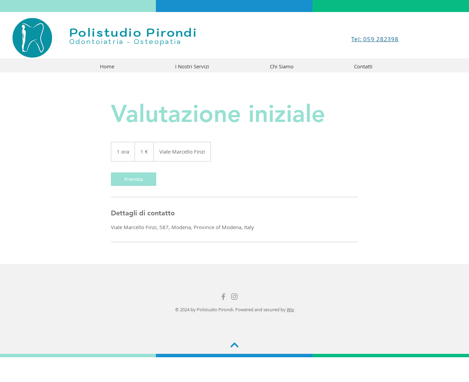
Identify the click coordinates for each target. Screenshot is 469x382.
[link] (133, 179)
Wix (290, 309)
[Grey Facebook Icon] (223, 296)
